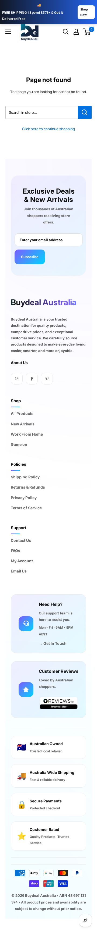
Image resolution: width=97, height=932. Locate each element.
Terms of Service (26, 508)
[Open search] (66, 32)
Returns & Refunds (28, 487)
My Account (22, 561)
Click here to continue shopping (48, 128)
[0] (87, 32)
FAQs (15, 550)
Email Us (19, 571)
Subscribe (30, 257)
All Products (22, 413)
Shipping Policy (25, 477)
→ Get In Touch (53, 643)
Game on (19, 444)
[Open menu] (8, 32)
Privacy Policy (24, 497)
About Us (19, 362)
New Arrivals (22, 424)
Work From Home (27, 434)
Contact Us (21, 540)
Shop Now (84, 12)
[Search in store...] (85, 112)
